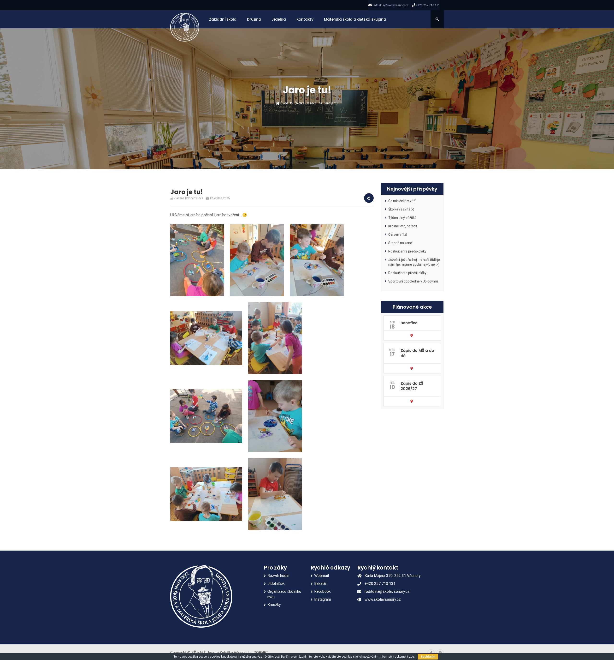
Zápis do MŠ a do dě (417, 353)
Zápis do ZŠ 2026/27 (412, 386)
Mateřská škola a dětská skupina (355, 19)
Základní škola (222, 19)
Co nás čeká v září (401, 201)
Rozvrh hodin (278, 575)
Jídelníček (276, 583)
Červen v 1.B (397, 234)
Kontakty (304, 19)
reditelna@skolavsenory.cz (390, 5)
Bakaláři (320, 583)
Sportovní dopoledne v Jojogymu (413, 281)
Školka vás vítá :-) (401, 209)
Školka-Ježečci (306, 103)
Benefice (409, 323)
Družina (254, 19)
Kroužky (274, 604)
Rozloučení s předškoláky (407, 251)
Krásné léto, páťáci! (402, 226)
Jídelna (279, 19)
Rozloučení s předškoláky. (407, 273)
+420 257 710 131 (428, 5)
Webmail (321, 575)
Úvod (284, 103)
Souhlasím (428, 656)
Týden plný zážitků (402, 218)
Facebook (322, 591)
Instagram (322, 599)
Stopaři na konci (400, 243)
